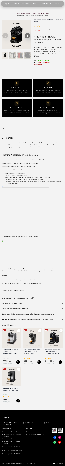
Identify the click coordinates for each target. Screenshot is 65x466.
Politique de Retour (32, 463)
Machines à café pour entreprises (13, 450)
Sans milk (45, 13)
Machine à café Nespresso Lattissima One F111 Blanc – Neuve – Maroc (11, 390)
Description (6, 128)
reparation (31, 432)
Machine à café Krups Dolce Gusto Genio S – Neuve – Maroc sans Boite (32, 351)
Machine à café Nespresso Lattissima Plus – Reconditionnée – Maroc (10, 351)
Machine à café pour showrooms (13, 432)
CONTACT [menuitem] (58, 4)
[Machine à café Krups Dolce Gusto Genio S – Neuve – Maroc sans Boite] (32, 329)
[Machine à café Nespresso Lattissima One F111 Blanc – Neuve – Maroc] (11, 368)
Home (18, 13)
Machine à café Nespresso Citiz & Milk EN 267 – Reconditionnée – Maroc (52, 351)
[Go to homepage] (7, 4)
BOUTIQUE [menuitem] (25, 4)
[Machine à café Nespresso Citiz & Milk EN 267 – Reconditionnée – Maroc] (53, 329)
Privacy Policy (5, 463)
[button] (27, 35)
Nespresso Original (37, 13)
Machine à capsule (25, 13)
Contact (24, 463)
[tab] (7, 129)
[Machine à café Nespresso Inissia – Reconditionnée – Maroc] (16, 50)
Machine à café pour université (12, 439)
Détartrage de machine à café (37, 434)
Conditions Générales (15, 463)
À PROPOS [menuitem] (35, 4)
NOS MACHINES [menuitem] (46, 4)
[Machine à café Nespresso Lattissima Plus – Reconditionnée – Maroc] (11, 329)
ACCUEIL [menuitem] (17, 4)
